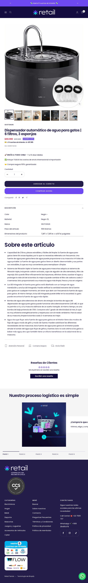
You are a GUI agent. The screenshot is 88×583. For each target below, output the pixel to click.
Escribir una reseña (44, 376)
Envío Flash (60, 346)
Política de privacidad (41, 526)
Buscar (35, 504)
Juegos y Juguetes (13, 526)
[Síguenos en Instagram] (69, 533)
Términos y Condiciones (42, 521)
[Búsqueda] (10, 12)
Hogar (7, 508)
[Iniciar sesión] (77, 12)
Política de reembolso (41, 530)
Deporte (8, 517)
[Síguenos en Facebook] (63, 533)
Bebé (7, 513)
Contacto (36, 513)
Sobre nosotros (39, 508)
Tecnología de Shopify (25, 576)
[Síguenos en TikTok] (76, 533)
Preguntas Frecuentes (41, 517)
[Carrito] (82, 12)
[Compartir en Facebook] (16, 197)
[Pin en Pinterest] (19, 197)
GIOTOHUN (9, 125)
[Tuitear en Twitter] (23, 197)
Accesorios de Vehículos (15, 530)
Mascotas (9, 521)
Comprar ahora (44, 191)
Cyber (7, 535)
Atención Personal (16, 346)
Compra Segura (39, 346)
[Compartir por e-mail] (26, 197)
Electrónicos (10, 504)
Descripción (10, 208)
